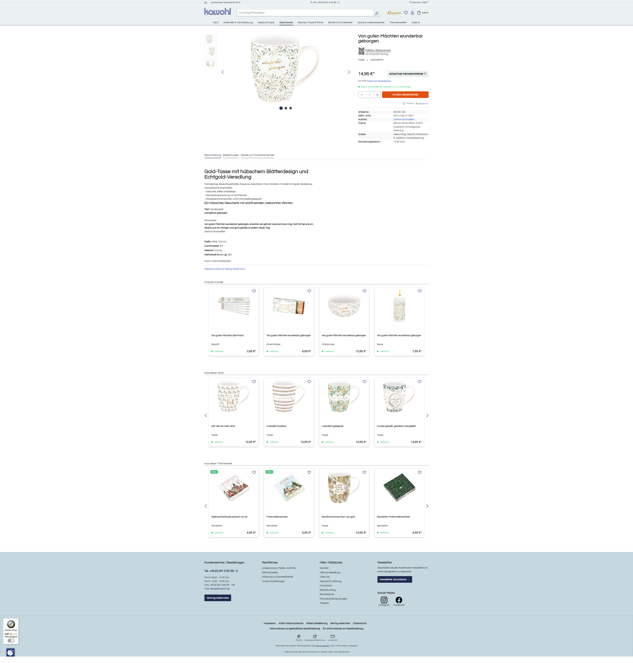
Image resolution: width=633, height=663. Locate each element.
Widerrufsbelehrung (317, 623)
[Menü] (17, 620)
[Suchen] (376, 13)
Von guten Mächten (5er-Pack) (227, 335)
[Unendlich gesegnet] (344, 397)
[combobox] (305, 13)
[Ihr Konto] (412, 13)
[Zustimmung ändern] (11, 652)
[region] (278, 72)
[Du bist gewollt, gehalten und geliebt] (399, 397)
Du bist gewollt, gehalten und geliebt (396, 426)
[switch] (11, 641)
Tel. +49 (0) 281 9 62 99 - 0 (326, 2)
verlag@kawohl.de (220, 588)
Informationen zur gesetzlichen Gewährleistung (295, 628)
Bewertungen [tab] (231, 155)
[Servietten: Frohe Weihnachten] (399, 487)
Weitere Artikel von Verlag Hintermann (224, 269)
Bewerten (424, 104)
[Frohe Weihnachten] (289, 487)
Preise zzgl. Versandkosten (379, 81)
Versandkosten (322, 646)
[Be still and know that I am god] (344, 487)
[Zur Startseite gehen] (217, 11)
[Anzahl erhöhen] (377, 94)
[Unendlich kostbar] (289, 397)
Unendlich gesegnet (332, 426)
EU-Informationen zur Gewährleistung (343, 628)
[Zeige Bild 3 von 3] (290, 108)
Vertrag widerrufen (218, 598)
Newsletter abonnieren (393, 579)
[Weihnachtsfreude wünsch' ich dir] (233, 487)
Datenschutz (360, 623)
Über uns (325, 577)
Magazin (394, 12)
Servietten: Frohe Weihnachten (393, 517)
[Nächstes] (349, 72)
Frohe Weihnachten (277, 517)
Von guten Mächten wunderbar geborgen (289, 335)
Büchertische (327, 594)
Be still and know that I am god (338, 517)
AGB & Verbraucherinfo (291, 623)
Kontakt (324, 568)
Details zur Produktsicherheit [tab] (257, 155)
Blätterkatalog (328, 590)
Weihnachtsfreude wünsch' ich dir (229, 517)
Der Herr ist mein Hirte (223, 426)
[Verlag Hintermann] (374, 51)
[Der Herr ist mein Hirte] (233, 397)
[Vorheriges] (222, 72)
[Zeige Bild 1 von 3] (281, 108)
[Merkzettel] (406, 13)
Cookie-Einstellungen (273, 581)
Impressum (270, 623)
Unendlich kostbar (276, 426)
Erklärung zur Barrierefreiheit (277, 577)
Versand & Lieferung (330, 581)
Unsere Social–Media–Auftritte (279, 568)
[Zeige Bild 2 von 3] (286, 108)
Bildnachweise (270, 572)
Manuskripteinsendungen (333, 599)
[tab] (212, 155)
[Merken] (254, 291)
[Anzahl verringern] (361, 94)
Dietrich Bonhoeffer (403, 119)
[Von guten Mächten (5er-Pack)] (233, 306)
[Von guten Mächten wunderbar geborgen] (285, 69)
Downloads (326, 585)
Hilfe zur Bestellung (330, 572)
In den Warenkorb (405, 94)
